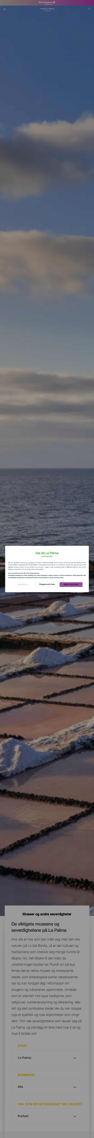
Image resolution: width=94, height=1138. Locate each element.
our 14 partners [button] (29, 562)
